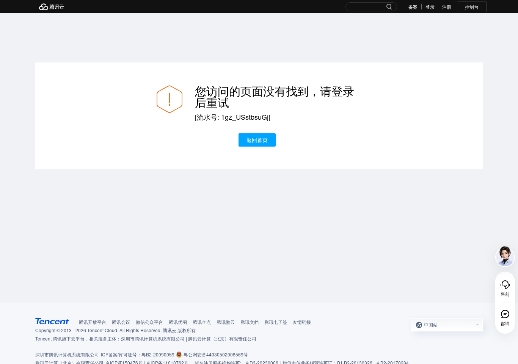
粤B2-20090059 (157, 354)
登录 (430, 6)
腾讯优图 (178, 322)
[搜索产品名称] (389, 7)
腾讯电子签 (275, 322)
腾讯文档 (249, 322)
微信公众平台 (149, 322)
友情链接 (302, 322)
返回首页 (257, 140)
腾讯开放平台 (92, 322)
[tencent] (52, 321)
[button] (447, 324)
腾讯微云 (226, 322)
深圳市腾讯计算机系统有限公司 (67, 354)
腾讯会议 (121, 322)
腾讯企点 (202, 322)
